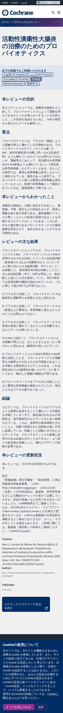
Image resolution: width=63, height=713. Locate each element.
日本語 (36, 79)
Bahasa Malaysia (13, 83)
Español (14, 2)
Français (47, 74)
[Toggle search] (53, 12)
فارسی (24, 2)
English (5, 2)
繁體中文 (32, 83)
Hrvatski (23, 79)
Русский (9, 79)
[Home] (19, 13)
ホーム (5, 22)
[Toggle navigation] (58, 12)
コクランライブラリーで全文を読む (22, 606)
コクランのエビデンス (25, 22)
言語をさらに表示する (50, 2)
